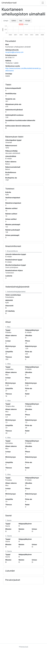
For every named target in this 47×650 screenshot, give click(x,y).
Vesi (20, 20)
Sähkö (13, 20)
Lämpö (5, 20)
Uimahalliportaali (9, 3)
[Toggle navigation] (42, 3)
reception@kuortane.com (14, 52)
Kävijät (27, 20)
